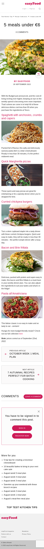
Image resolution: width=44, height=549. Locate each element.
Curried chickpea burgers (16, 201)
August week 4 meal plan (15, 477)
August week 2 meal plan (15, 491)
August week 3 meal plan (15, 481)
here (21, 334)
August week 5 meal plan (15, 473)
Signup (32, 8)
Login (24, 8)
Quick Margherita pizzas (16, 161)
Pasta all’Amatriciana (14, 293)
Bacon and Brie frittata (14, 247)
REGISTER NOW (22, 436)
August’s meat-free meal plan (17, 499)
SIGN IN (22, 428)
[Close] (38, 411)
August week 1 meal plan (15, 495)
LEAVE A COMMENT (33, 397)
